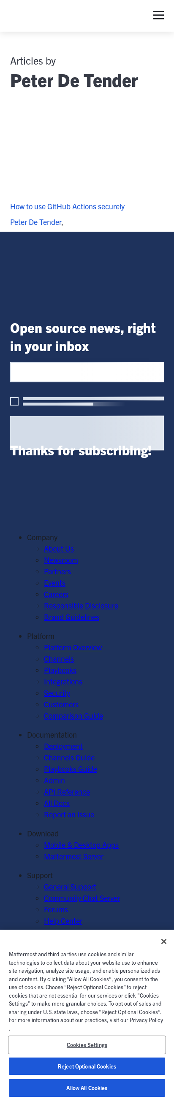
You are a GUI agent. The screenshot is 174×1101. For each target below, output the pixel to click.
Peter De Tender (35, 222)
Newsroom (61, 560)
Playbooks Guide (70, 769)
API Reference (67, 791)
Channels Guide (69, 757)
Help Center (63, 920)
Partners (57, 571)
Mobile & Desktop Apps (81, 844)
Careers (56, 594)
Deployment (63, 746)
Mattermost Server (73, 856)
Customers (61, 704)
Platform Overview (73, 647)
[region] (87, 1015)
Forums (56, 909)
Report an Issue (69, 814)
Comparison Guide (73, 715)
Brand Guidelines (71, 617)
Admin (54, 780)
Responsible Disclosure (81, 605)
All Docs (57, 803)
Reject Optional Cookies (87, 1066)
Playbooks (60, 670)
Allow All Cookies (86, 1087)
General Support (70, 886)
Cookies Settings (87, 1044)
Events (54, 582)
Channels (59, 658)
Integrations (63, 681)
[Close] (164, 941)
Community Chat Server (82, 898)
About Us (59, 548)
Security (57, 693)
